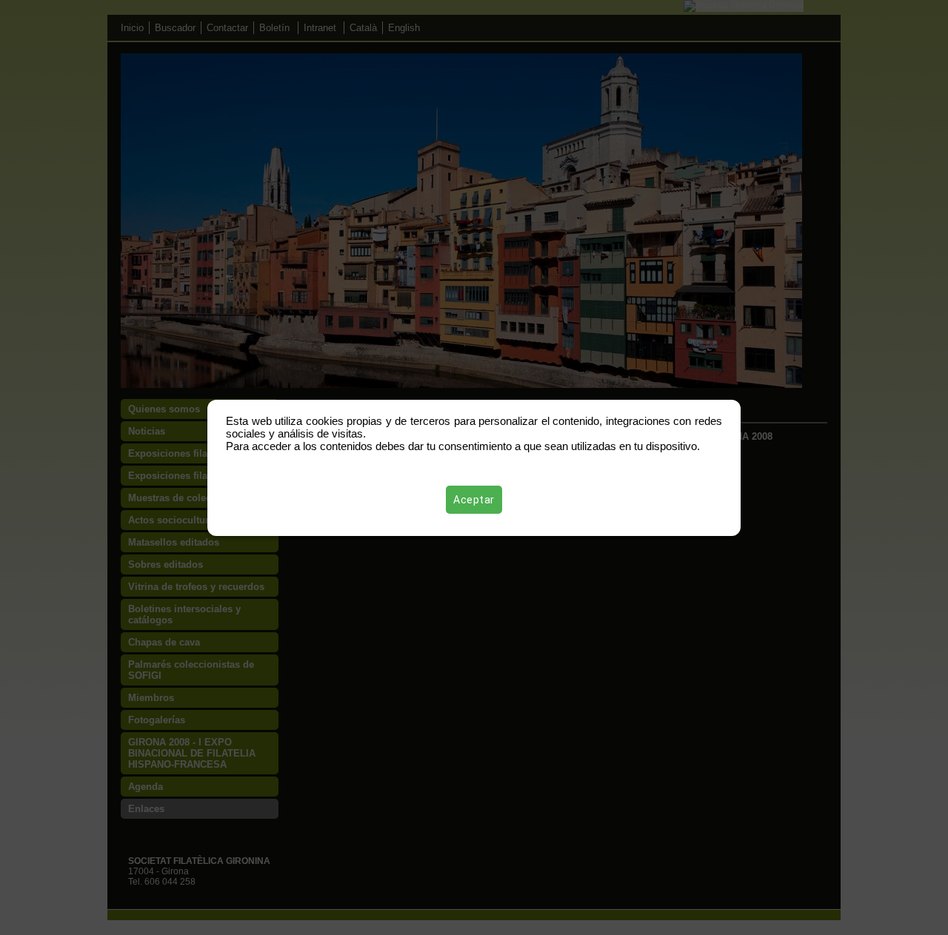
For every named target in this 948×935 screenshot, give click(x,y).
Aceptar (474, 500)
